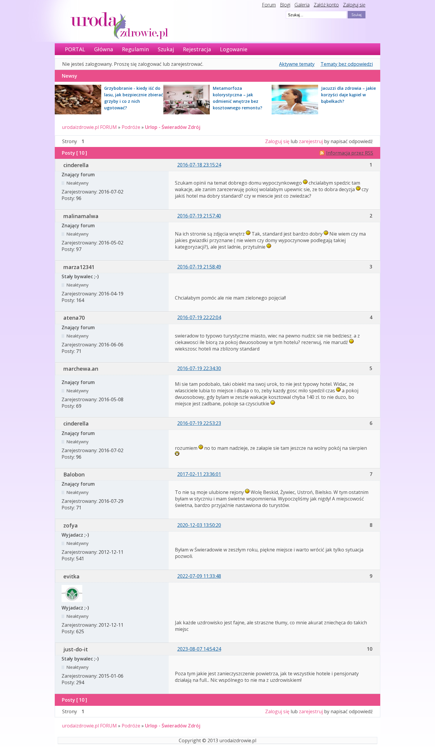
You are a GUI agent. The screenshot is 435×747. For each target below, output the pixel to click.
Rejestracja (197, 49)
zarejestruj (311, 141)
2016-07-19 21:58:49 (199, 266)
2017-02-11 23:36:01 (199, 474)
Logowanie (233, 49)
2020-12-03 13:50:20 (199, 525)
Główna (103, 49)
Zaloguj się (354, 4)
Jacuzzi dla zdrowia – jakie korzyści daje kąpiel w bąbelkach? (348, 94)
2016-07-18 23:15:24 (199, 164)
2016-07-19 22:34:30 (199, 368)
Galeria (302, 4)
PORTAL (75, 49)
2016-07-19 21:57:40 (199, 215)
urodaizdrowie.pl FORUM (89, 127)
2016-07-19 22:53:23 (199, 423)
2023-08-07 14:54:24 (199, 649)
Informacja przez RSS (349, 153)
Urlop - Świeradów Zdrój (172, 127)
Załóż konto (326, 4)
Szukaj (166, 49)
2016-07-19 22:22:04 (199, 317)
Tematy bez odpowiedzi (346, 64)
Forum (269, 4)
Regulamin (135, 49)
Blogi (285, 4)
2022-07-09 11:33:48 (199, 576)
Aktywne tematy (297, 64)
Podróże (131, 127)
